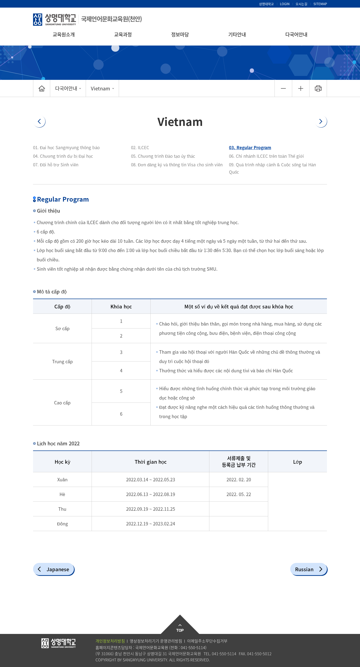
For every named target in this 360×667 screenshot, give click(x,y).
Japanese (58, 569)
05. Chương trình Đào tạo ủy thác (163, 156)
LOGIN (284, 3)
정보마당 (180, 34)
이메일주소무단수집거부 (207, 641)
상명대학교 (266, 3)
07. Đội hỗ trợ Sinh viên (55, 164)
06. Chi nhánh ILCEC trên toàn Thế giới (266, 156)
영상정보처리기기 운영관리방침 (156, 641)
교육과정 (123, 34)
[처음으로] (41, 88)
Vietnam (100, 88)
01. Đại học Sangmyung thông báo (66, 147)
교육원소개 (64, 34)
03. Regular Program (250, 147)
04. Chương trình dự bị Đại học (63, 156)
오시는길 (301, 3)
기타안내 (237, 34)
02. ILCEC (140, 147)
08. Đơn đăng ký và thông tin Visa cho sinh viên (177, 164)
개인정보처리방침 (110, 641)
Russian (304, 569)
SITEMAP (320, 3)
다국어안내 (296, 34)
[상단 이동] (180, 624)
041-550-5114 (193, 647)
